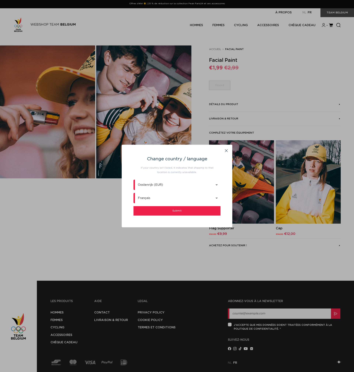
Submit (177, 210)
